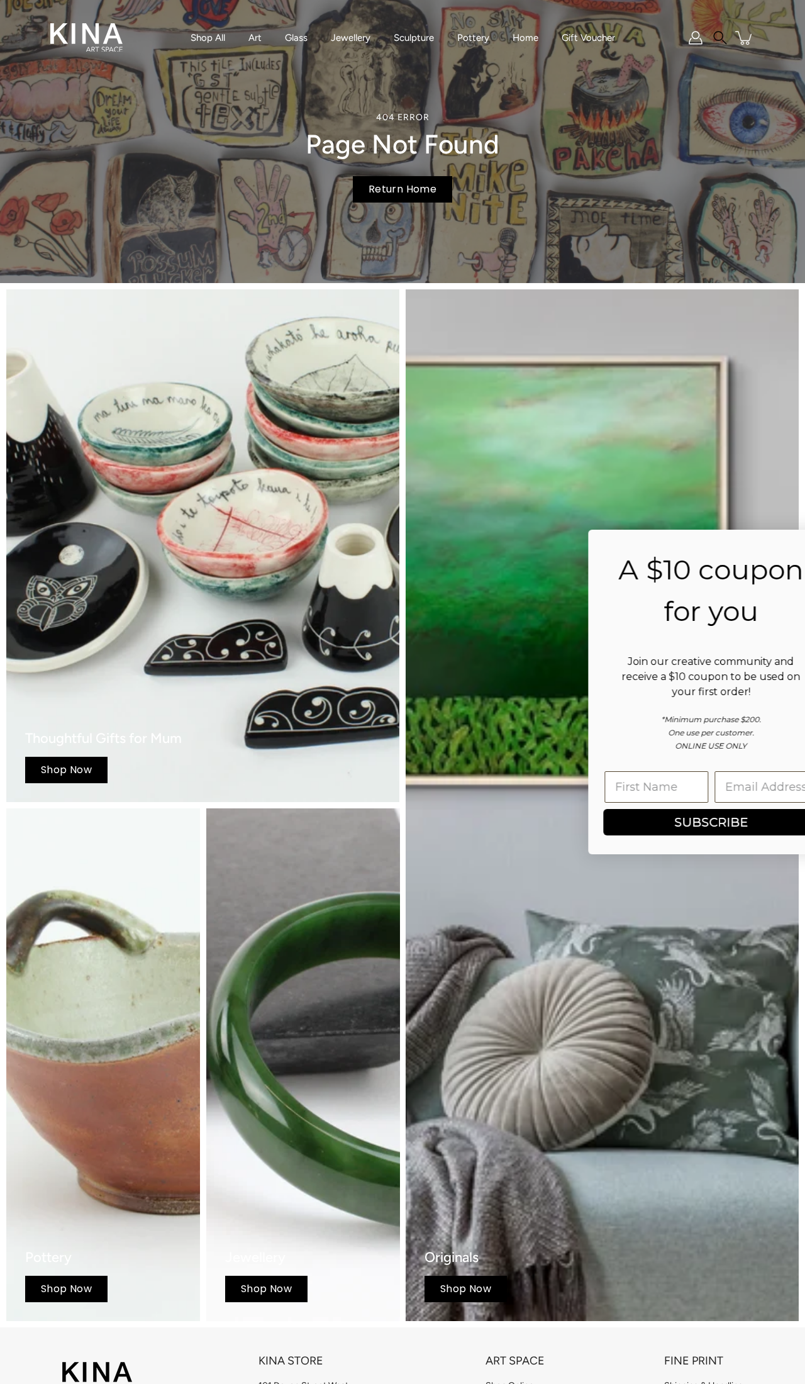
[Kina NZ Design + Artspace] (86, 37)
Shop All (208, 37)
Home (525, 37)
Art (255, 37)
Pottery (473, 37)
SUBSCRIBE (425, 822)
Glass (296, 37)
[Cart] (745, 38)
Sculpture (414, 37)
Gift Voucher (588, 37)
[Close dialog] (776, 546)
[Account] (696, 38)
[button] (720, 38)
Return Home (402, 189)
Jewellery (350, 37)
